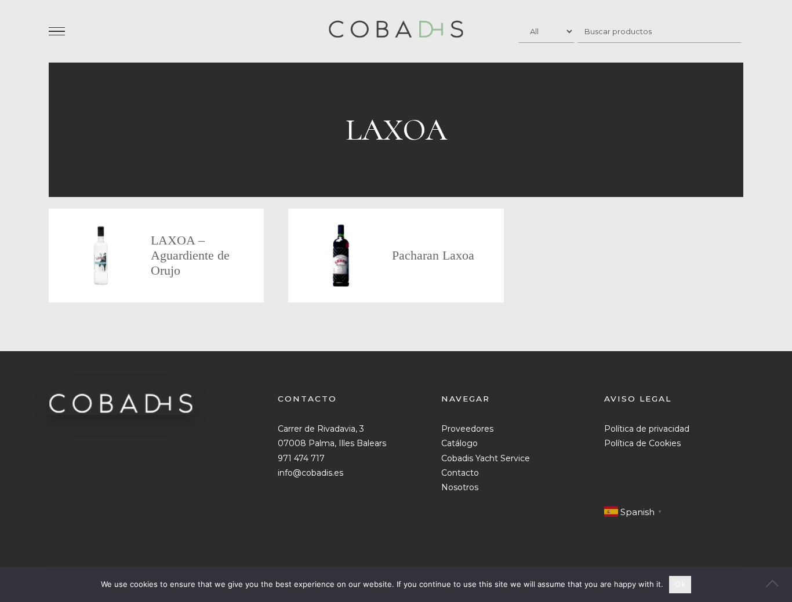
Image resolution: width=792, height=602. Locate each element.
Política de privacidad (646, 429)
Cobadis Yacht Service (485, 458)
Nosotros (459, 487)
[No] (777, 584)
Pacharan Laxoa (433, 255)
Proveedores (467, 429)
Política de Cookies (642, 443)
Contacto (460, 473)
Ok (680, 584)
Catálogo (459, 443)
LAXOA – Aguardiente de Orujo (190, 255)
